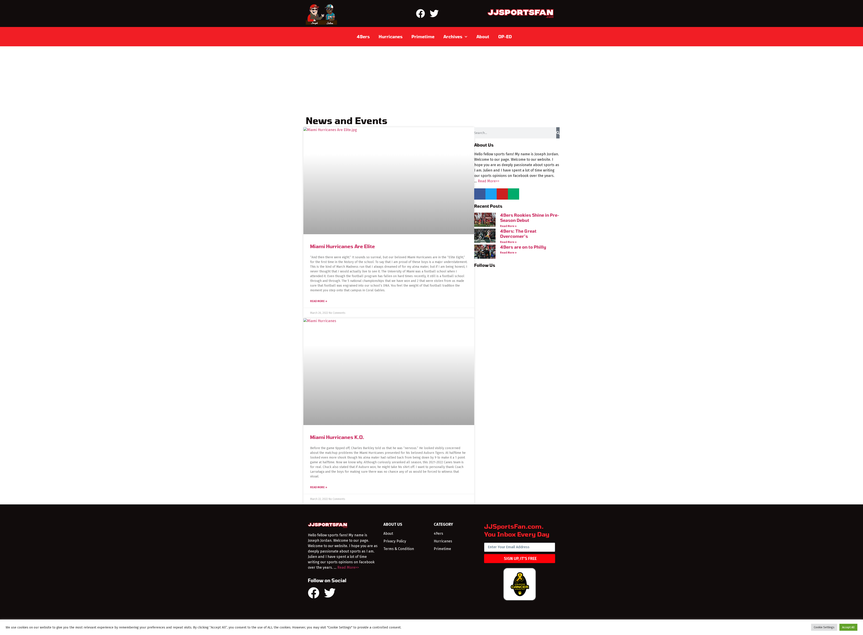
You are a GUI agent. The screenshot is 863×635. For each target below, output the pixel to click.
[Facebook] (420, 13)
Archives (452, 36)
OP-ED (505, 36)
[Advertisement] (431, 80)
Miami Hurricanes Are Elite (342, 246)
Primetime (422, 36)
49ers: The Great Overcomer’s (518, 234)
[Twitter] (434, 13)
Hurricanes (391, 36)
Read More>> (488, 181)
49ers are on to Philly (523, 247)
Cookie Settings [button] (824, 627)
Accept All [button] (848, 627)
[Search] (558, 132)
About (482, 36)
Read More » (318, 301)
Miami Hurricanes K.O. (337, 437)
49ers (363, 36)
